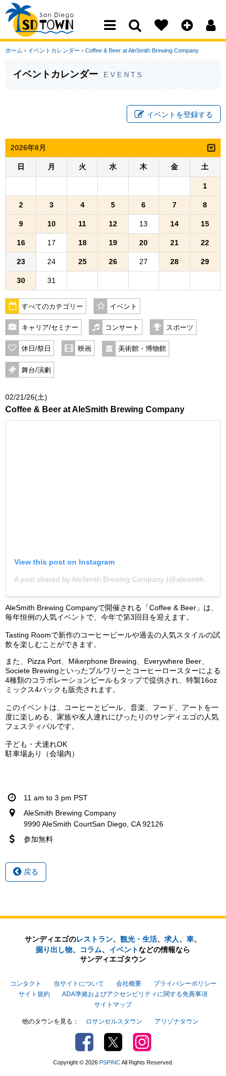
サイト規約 (34, 994)
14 (174, 224)
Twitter (113, 1042)
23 (21, 261)
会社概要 (128, 983)
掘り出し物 (54, 949)
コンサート (122, 327)
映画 (84, 348)
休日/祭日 (36, 348)
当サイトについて (79, 983)
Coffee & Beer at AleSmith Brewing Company (142, 50)
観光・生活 (138, 939)
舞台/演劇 (36, 370)
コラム (91, 949)
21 (174, 242)
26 (113, 261)
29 (205, 261)
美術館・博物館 (142, 348)
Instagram (142, 1042)
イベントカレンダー (54, 50)
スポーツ (179, 327)
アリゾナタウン (177, 1021)
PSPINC (109, 1062)
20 (143, 242)
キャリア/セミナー (50, 327)
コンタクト (26, 983)
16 (21, 242)
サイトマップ (113, 1004)
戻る (30, 872)
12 (113, 224)
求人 (172, 939)
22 (205, 242)
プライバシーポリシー (185, 983)
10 (51, 224)
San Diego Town (51, 29)
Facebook (84, 1042)
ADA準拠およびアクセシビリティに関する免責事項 (135, 994)
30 (21, 280)
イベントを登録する (180, 114)
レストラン (94, 939)
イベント (123, 306)
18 (82, 242)
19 (113, 242)
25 (82, 261)
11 (82, 224)
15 (205, 224)
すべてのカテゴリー (52, 306)
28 (174, 261)
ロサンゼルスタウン (114, 1021)
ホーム (14, 50)
